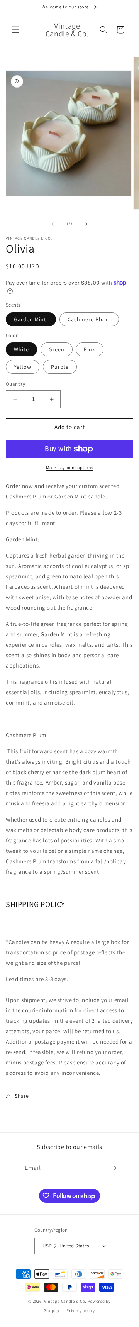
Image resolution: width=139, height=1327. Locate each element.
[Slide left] (52, 223)
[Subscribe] (113, 1168)
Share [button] (22, 1095)
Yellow (22, 366)
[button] (15, 29)
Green (56, 349)
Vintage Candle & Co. (66, 1301)
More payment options (69, 467)
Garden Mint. (31, 319)
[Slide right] (86, 223)
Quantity (15, 384)
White (21, 349)
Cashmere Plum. (89, 319)
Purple (60, 366)
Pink (89, 349)
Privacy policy (80, 1310)
